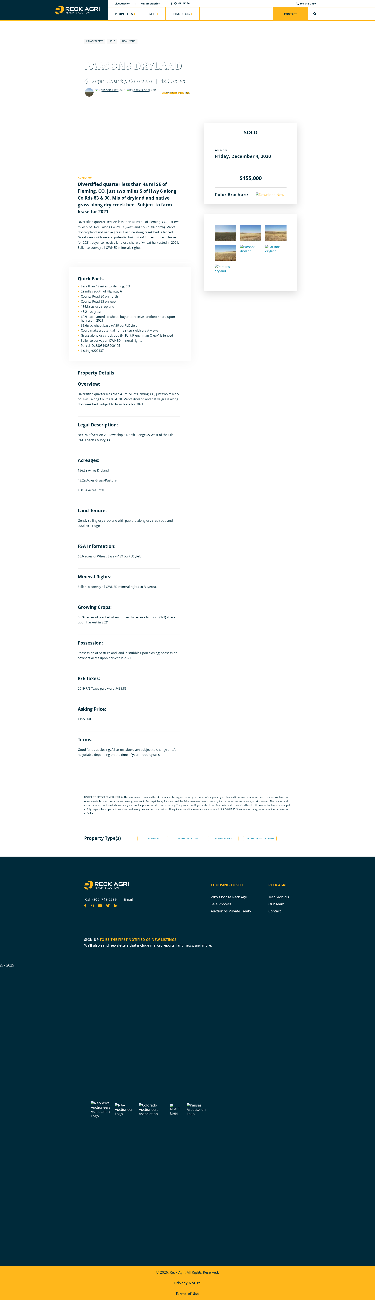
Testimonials (278, 897)
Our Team (276, 904)
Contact (290, 14)
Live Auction (122, 3)
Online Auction (150, 3)
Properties (124, 14)
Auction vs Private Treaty (231, 911)
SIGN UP (91, 939)
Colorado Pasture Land (260, 838)
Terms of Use (187, 1293)
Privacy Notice (187, 1282)
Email (128, 899)
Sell (152, 14)
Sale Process (221, 904)
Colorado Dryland (188, 838)
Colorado (153, 838)
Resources (181, 14)
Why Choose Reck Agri (229, 897)
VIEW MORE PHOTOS (175, 93)
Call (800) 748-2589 (101, 899)
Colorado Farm (223, 838)
